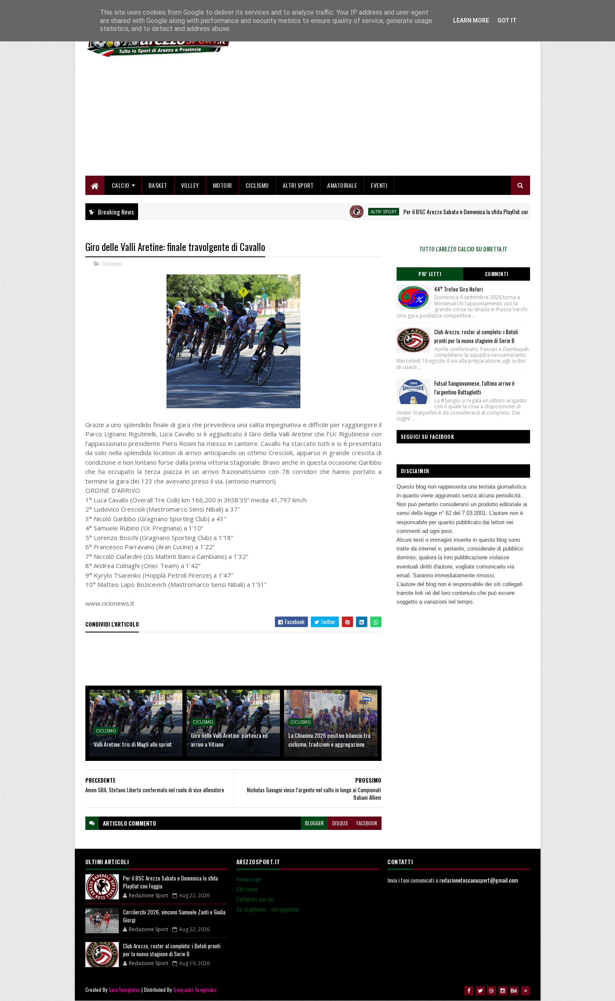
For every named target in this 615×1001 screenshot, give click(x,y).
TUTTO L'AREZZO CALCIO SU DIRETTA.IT (463, 248)
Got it (507, 20)
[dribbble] (491, 990)
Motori (222, 185)
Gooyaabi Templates (194, 989)
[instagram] (502, 990)
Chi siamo (247, 888)
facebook (366, 823)
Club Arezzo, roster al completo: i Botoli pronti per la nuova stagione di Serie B (476, 336)
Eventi (379, 185)
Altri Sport (298, 185)
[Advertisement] (378, 117)
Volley (190, 185)
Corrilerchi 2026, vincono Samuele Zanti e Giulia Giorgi (174, 916)
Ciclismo (257, 185)
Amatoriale (342, 185)
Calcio (121, 185)
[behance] (514, 990)
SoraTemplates (125, 989)
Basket (158, 185)
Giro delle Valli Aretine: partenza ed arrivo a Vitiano (229, 739)
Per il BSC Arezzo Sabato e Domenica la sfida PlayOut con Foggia (454, 211)
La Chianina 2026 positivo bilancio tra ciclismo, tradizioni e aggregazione (329, 739)
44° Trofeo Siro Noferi (458, 289)
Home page (248, 878)
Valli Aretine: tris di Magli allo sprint (133, 744)
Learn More (471, 20)
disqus (340, 823)
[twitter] (480, 990)
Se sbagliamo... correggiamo (267, 908)
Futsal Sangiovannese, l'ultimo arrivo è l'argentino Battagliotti (474, 387)
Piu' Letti (429, 274)
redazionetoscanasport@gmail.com (478, 880)
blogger (314, 823)
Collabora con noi (255, 898)
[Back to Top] (525, 990)
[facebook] (469, 990)
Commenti (496, 274)
